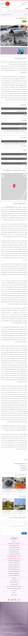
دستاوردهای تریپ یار (14, 580)
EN (25, 8)
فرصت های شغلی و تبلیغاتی (14, 582)
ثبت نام (14, 592)
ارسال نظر (24, 533)
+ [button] (2, 175)
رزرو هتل (14, 541)
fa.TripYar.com (24, 199)
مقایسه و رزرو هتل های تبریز (14, 552)
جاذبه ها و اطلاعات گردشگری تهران (14, 567)
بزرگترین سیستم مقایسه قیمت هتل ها (14, 588)
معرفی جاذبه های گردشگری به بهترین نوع (14, 586)
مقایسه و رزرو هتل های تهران (14, 547)
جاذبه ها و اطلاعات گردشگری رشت (14, 571)
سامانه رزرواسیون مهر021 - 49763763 (14, 538)
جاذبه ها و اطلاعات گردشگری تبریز (14, 565)
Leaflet (20, 199)
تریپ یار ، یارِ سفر (5, 7)
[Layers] (24, 175)
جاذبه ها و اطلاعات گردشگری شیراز (14, 563)
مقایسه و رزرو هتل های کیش (14, 550)
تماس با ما (14, 590)
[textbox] (14, 11)
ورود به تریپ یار (14, 595)
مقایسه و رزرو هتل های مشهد (14, 545)
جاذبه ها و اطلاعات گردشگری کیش (14, 573)
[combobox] (14, 10)
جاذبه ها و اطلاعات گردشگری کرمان (14, 569)
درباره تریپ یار (14, 578)
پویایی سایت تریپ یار (14, 584)
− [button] (2, 177)
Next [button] (1, 485)
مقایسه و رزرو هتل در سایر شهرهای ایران (14, 556)
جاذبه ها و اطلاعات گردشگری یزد (14, 575)
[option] (20, 485)
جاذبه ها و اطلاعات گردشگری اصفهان (14, 561)
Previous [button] (27, 485)
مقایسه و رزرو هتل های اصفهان (14, 554)
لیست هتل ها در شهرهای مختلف (14, 543)
